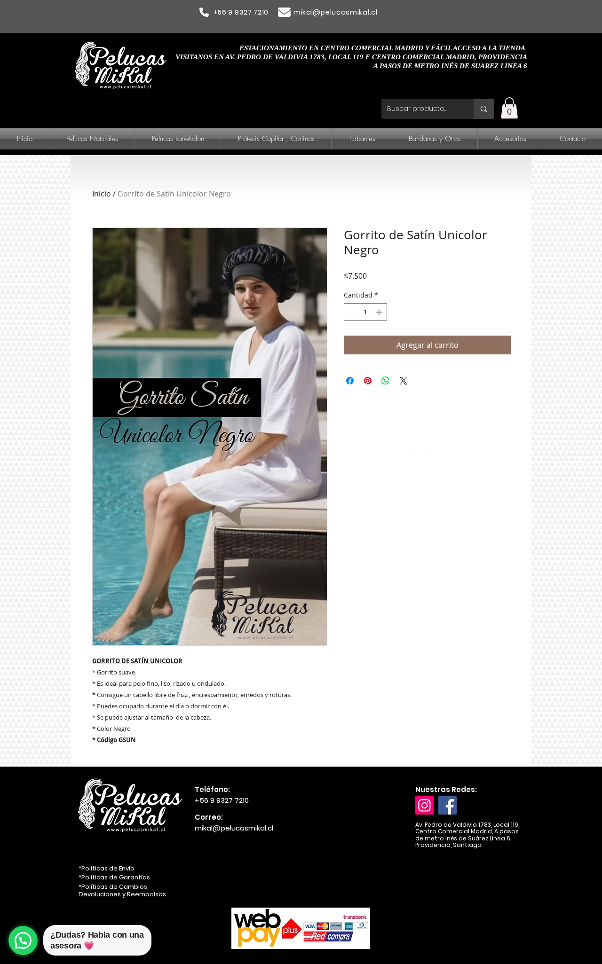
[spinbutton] (365, 312)
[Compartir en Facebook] (350, 380)
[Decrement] (351, 312)
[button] (509, 107)
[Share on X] (403, 380)
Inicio (101, 193)
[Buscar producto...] (484, 109)
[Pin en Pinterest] (367, 380)
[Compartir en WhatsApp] (385, 380)
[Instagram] (424, 805)
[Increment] (380, 312)
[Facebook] (447, 805)
